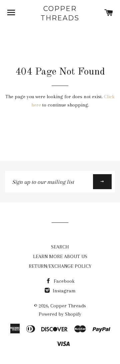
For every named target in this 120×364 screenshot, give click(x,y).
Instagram (63, 291)
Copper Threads (60, 13)
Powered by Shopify (60, 314)
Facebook (63, 281)
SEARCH (60, 247)
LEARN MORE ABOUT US (60, 256)
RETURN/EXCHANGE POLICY (60, 266)
